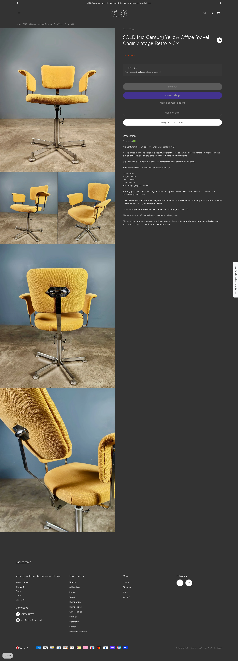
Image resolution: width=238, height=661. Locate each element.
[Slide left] (17, 2)
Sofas (72, 592)
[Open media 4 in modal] (86, 208)
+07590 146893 (27, 614)
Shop (125, 592)
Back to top (22, 561)
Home (18, 24)
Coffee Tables (75, 612)
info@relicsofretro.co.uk (32, 620)
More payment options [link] (172, 102)
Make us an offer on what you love (119, 3)
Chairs (72, 597)
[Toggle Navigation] (19, 13)
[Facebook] (180, 582)
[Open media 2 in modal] (57, 100)
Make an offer (172, 113)
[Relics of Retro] (119, 13)
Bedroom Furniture (78, 631)
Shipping (139, 72)
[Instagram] (188, 582)
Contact (126, 597)
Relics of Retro (183, 648)
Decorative (74, 621)
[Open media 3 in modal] (29, 208)
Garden (72, 626)
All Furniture (74, 587)
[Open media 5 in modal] (57, 316)
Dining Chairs (75, 602)
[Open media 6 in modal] (57, 460)
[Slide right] (220, 2)
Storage (73, 616)
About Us (127, 587)
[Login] (211, 13)
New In (72, 582)
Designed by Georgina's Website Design (206, 648)
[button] (204, 13)
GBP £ (22, 648)
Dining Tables (75, 607)
